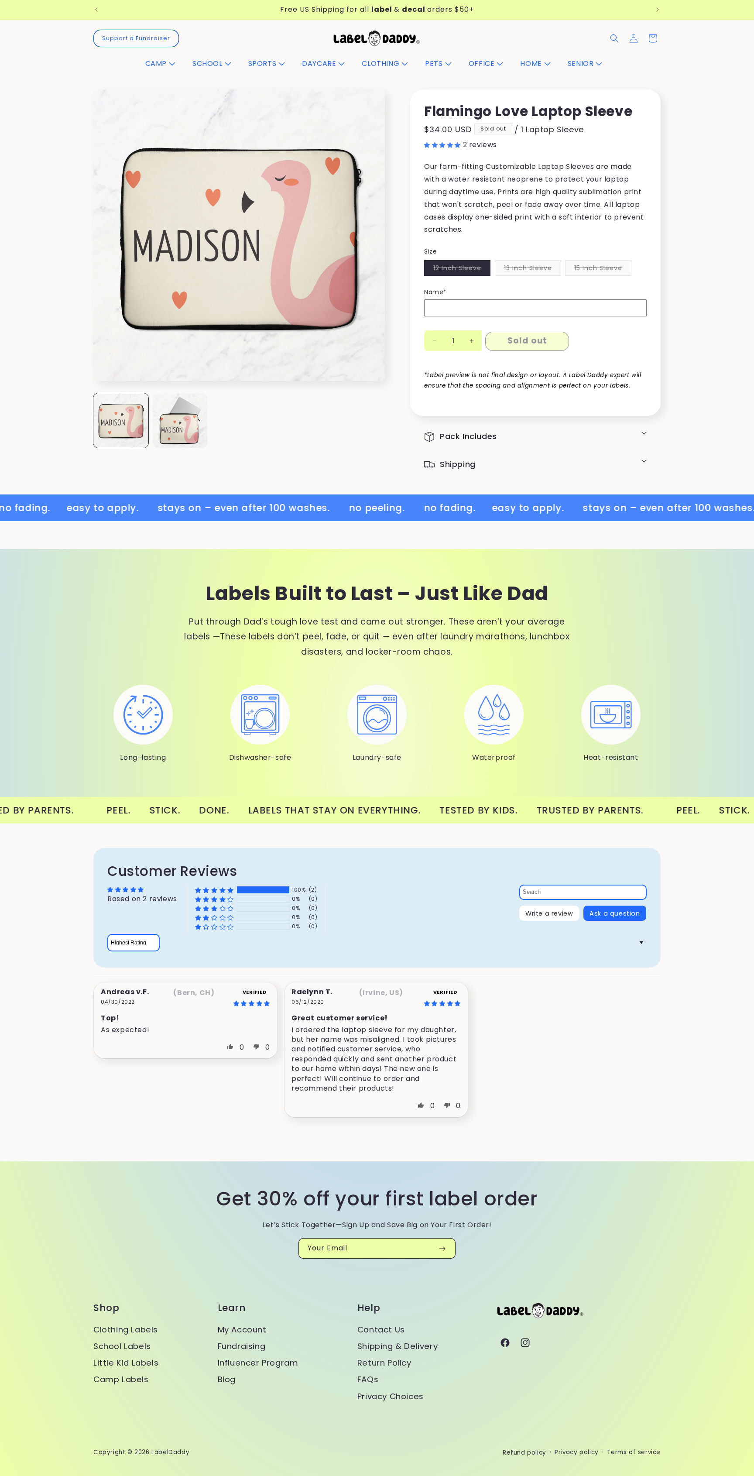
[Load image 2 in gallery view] (180, 420)
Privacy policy (576, 1452)
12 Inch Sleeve (461, 269)
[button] (163, 64)
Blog (227, 1379)
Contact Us (381, 1329)
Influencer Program (258, 1362)
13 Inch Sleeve (532, 269)
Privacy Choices (390, 1396)
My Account (242, 1329)
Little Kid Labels (125, 1362)
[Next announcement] (657, 9)
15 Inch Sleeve (602, 269)
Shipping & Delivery (397, 1346)
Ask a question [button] (614, 913)
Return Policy (384, 1362)
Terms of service (634, 1452)
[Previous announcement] (96, 9)
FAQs (367, 1379)
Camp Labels (121, 1379)
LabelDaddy (170, 1452)
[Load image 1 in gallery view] (120, 420)
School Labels (122, 1346)
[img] (227, 1003)
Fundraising (242, 1346)
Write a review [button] (549, 913)
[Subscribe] (442, 1248)
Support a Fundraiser (136, 38)
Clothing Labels (125, 1329)
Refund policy (524, 1453)
